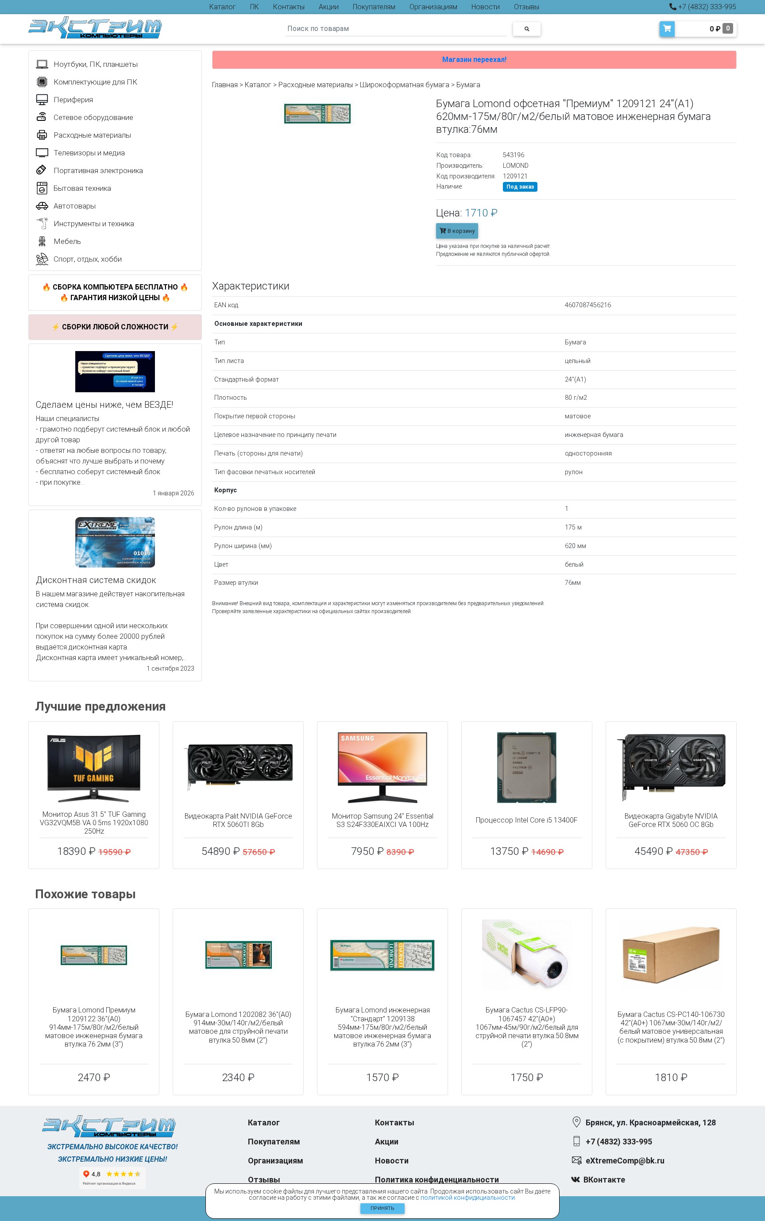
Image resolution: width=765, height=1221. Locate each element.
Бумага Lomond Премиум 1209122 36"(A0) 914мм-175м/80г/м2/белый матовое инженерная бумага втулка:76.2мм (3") (94, 1027)
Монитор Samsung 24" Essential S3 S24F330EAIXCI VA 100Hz (382, 820)
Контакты (289, 7)
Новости (485, 7)
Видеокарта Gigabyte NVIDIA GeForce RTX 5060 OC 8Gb (671, 820)
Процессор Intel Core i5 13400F (527, 820)
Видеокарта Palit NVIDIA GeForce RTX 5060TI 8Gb (238, 820)
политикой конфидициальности (468, 1197)
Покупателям (374, 7)
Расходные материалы (315, 85)
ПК (254, 7)
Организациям (433, 7)
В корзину (460, 231)
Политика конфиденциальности (437, 1179)
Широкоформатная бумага (404, 85)
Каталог (222, 7)
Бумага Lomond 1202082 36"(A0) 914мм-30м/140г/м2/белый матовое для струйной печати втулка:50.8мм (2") (238, 1027)
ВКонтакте (604, 1179)
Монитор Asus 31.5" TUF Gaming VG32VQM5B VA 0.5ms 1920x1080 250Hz (94, 822)
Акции (329, 7)
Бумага (468, 85)
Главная (225, 85)
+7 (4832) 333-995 (706, 7)
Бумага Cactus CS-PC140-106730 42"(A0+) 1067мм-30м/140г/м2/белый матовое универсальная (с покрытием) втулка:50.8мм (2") (671, 1027)
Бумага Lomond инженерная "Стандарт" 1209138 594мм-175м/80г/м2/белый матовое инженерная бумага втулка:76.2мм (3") (382, 1027)
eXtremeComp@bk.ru (625, 1160)
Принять (382, 1208)
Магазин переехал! (474, 59)
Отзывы (526, 7)
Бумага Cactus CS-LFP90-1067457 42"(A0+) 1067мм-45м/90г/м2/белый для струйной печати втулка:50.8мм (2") (527, 1027)
